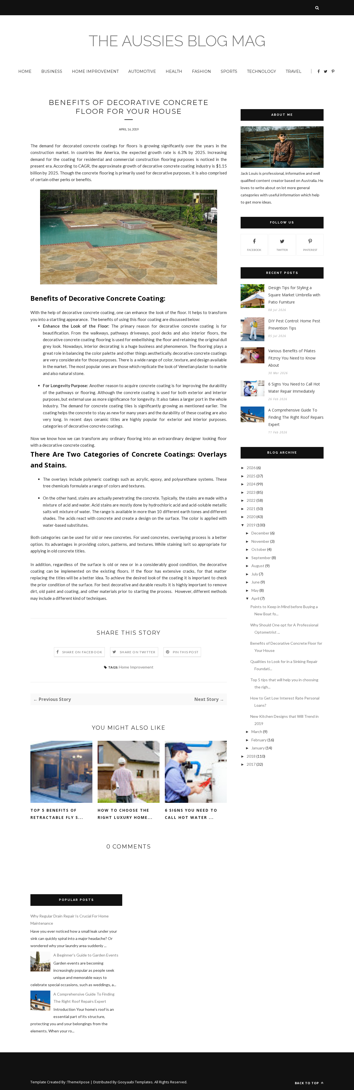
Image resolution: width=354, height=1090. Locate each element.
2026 (251, 467)
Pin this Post (186, 652)
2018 (251, 756)
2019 (251, 525)
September (261, 557)
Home (25, 71)
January (258, 747)
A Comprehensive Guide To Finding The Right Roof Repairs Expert (296, 417)
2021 (251, 508)
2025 (251, 476)
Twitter (282, 249)
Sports (229, 71)
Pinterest (310, 249)
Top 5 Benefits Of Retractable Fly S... (56, 814)
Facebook (254, 249)
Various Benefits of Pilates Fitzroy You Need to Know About (292, 358)
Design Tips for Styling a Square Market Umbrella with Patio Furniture (294, 295)
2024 (251, 484)
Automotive (142, 71)
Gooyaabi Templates (135, 1081)
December (260, 533)
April (255, 598)
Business (51, 71)
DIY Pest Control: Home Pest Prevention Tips (294, 324)
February (259, 739)
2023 (251, 492)
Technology (261, 71)
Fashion (201, 71)
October (258, 549)
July (254, 574)
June (255, 582)
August (257, 565)
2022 (251, 500)
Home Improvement (95, 71)
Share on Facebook (82, 652)
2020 (251, 516)
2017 (251, 764)
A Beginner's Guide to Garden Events (85, 955)
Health (174, 71)
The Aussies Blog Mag (177, 41)
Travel (293, 71)
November (260, 541)
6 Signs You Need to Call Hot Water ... (191, 814)
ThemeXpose (78, 1081)
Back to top (307, 1083)
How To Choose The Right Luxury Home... (125, 814)
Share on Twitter (137, 652)
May (255, 590)
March (256, 731)
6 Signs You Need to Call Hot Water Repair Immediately (294, 387)
